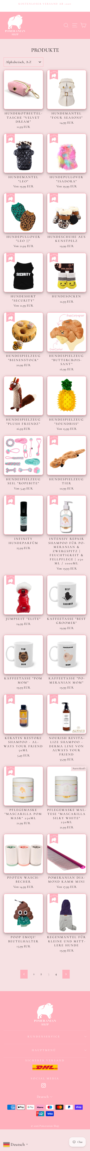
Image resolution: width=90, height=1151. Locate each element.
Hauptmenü (44, 1050)
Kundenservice (44, 1036)
